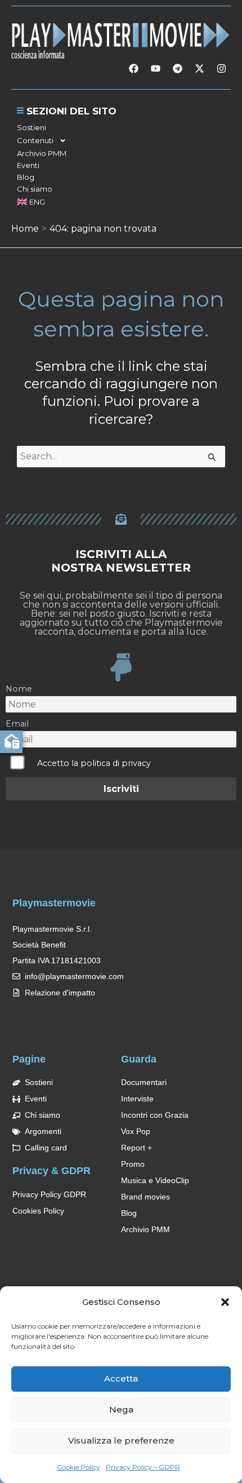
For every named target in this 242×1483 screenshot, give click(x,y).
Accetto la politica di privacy (94, 763)
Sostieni (31, 127)
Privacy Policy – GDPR (143, 1467)
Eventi (28, 165)
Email (17, 724)
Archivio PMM (41, 153)
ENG (37, 201)
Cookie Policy (78, 1467)
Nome (19, 689)
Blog (25, 176)
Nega (121, 1409)
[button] (225, 1302)
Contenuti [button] (35, 140)
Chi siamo (34, 188)
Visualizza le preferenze (121, 1440)
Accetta (121, 1378)
